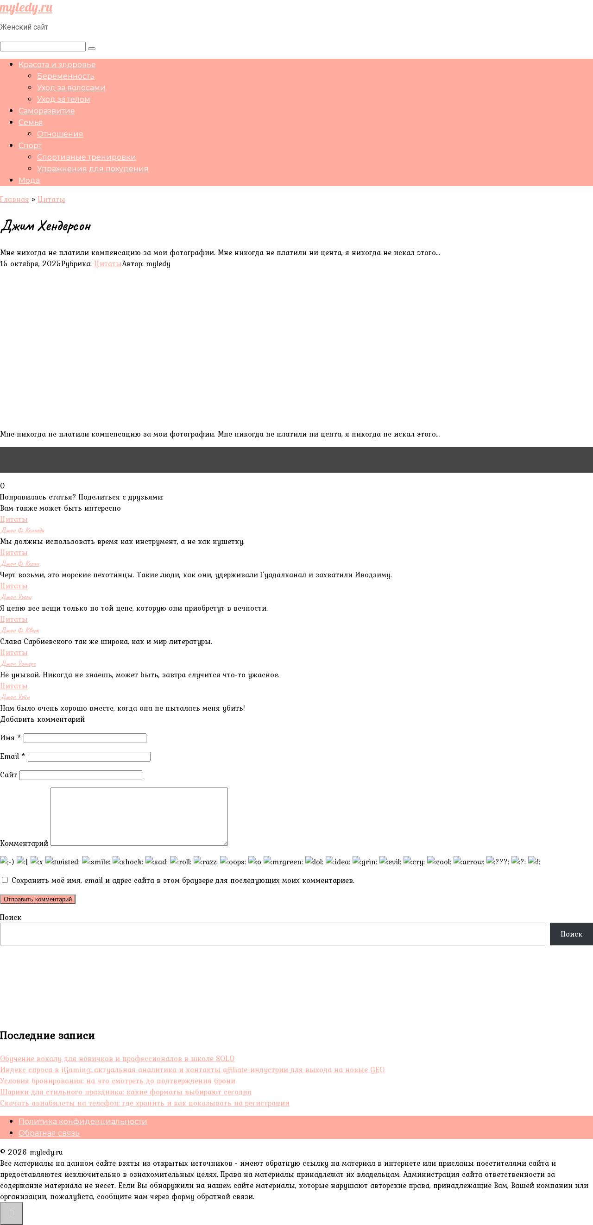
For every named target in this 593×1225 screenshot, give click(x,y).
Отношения (60, 134)
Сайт (8, 774)
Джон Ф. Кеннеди (22, 530)
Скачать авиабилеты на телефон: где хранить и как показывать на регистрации (145, 1102)
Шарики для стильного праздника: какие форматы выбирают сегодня (126, 1091)
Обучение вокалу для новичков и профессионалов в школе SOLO (117, 1058)
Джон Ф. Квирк (19, 630)
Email (12, 756)
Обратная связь (49, 1133)
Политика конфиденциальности (83, 1121)
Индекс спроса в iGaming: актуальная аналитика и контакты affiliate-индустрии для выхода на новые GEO (192, 1069)
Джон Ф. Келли (19, 563)
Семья (31, 122)
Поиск (10, 917)
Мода (29, 180)
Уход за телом (63, 99)
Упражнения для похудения (93, 168)
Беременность (66, 76)
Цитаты (108, 263)
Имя (10, 737)
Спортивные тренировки (86, 157)
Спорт (30, 145)
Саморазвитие (47, 110)
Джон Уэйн (15, 696)
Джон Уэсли (15, 596)
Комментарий (24, 843)
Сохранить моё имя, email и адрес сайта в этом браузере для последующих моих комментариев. (183, 880)
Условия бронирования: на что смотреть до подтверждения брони (117, 1080)
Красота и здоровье (57, 64)
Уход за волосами (71, 87)
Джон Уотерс (18, 663)
